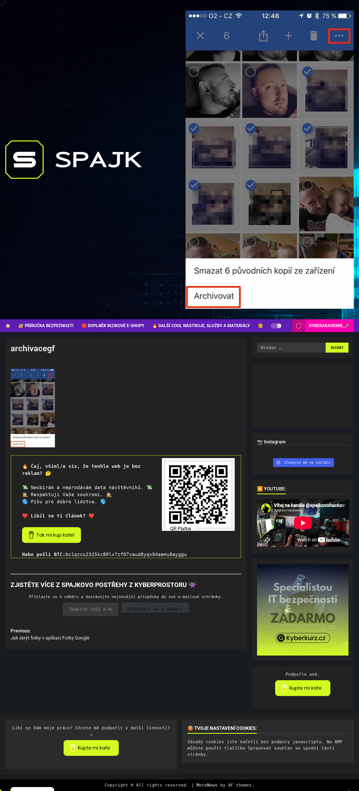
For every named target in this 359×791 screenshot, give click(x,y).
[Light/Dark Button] (276, 325)
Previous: (50, 634)
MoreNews (207, 785)
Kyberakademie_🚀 (329, 325)
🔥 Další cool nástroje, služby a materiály (201, 325)
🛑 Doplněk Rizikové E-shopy (112, 325)
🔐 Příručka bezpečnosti (46, 325)
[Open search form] (286, 326)
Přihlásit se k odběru (155, 609)
